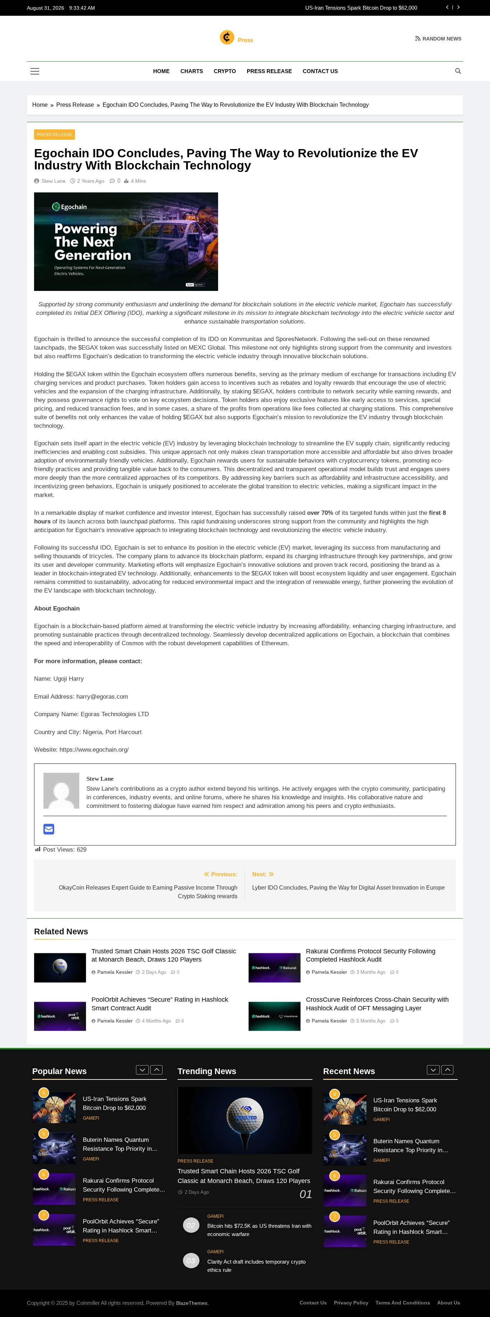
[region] (93, 1265)
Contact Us (320, 71)
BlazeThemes (191, 1303)
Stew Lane (54, 181)
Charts (191, 71)
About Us (448, 1303)
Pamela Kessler (115, 972)
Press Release (269, 71)
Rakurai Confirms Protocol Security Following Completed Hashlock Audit (122, 1189)
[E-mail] (48, 831)
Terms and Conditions (403, 1303)
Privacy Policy (351, 1303)
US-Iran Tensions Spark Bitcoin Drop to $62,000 (361, 8)
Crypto (225, 71)
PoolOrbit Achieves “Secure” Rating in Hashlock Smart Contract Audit (411, 1230)
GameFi (91, 1118)
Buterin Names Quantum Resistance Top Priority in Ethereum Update (117, 1148)
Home (161, 71)
